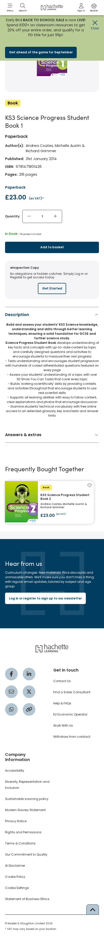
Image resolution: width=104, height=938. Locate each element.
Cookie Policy (15, 877)
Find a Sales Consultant (71, 692)
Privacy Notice (16, 821)
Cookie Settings (17, 888)
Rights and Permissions (23, 832)
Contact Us (62, 681)
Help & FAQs (62, 703)
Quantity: (12, 216)
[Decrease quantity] (29, 216)
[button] (10, 7)
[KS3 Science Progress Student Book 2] (49, 502)
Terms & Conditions (20, 843)
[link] (81, 7)
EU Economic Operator (70, 714)
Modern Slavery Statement (25, 810)
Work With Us (63, 725)
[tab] (52, 366)
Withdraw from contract (71, 736)
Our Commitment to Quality (26, 854)
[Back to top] (92, 909)
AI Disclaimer (15, 865)
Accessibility (14, 770)
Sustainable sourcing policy (26, 799)
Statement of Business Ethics (27, 899)
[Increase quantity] (55, 216)
